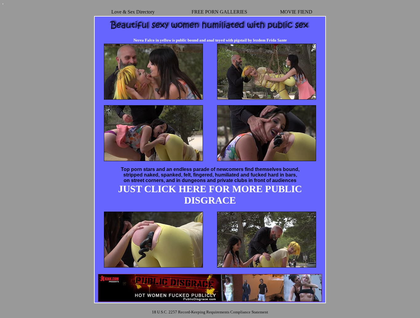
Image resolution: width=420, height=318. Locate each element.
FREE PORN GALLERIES (219, 11)
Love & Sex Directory (133, 11)
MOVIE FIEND (296, 11)
